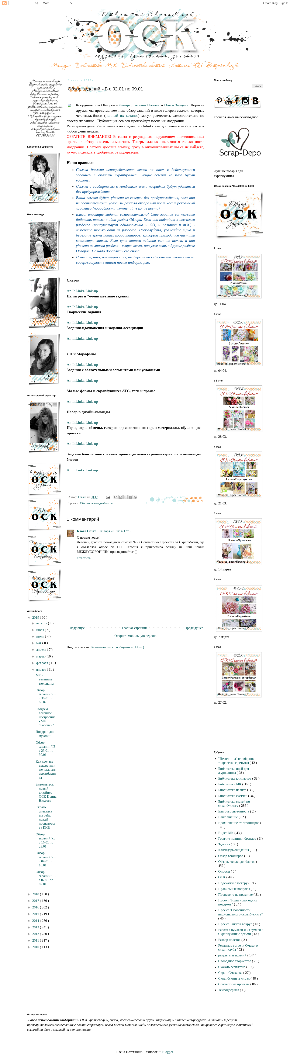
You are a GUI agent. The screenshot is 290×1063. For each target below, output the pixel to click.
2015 (36, 914)
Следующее (76, 628)
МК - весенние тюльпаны (45, 679)
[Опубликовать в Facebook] (130, 497)
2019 (36, 617)
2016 (36, 907)
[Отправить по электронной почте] (116, 497)
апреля (41, 649)
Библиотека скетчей (233, 796)
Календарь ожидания (234, 850)
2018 (36, 894)
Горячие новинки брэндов (237, 838)
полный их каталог (122, 115)
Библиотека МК (230, 784)
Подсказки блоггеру (233, 883)
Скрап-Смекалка (230, 972)
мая (39, 643)
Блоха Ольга (86, 531)
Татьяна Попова (146, 105)
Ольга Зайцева (176, 105)
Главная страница (135, 628)
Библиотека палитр (232, 790)
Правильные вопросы (234, 889)
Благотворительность (234, 811)
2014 (36, 920)
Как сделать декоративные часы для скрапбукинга (46, 770)
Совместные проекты (234, 984)
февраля (42, 663)
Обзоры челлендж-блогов (96, 503)
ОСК (222, 877)
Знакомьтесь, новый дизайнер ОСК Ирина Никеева (46, 793)
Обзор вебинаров (231, 856)
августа (42, 623)
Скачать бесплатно (232, 967)
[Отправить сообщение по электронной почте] (108, 497)
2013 (36, 927)
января (41, 669)
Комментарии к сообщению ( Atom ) (117, 647)
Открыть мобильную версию (135, 636)
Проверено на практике (235, 894)
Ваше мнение (228, 817)
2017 (36, 900)
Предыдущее (193, 628)
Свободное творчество (235, 961)
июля (40, 630)
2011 (36, 940)
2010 (36, 947)
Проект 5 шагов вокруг (235, 924)
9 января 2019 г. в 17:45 (114, 531)
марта (40, 656)
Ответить (83, 558)
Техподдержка (229, 990)
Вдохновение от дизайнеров (239, 823)
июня (40, 636)
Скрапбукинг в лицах (234, 978)
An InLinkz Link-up (82, 291)
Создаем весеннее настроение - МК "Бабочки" (45, 717)
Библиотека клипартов (235, 778)
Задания (224, 844)
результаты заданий (232, 955)
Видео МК (226, 833)
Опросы (224, 871)
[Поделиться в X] (125, 497)
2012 (36, 934)
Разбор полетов (229, 940)
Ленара (125, 105)
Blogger (167, 1052)
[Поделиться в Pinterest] (135, 497)
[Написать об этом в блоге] (120, 497)
